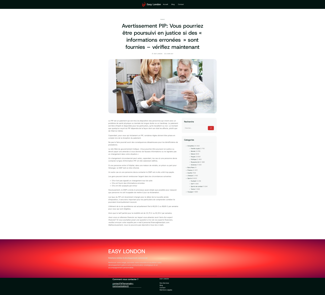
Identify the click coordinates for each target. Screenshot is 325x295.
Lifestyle (190, 175)
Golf (192, 184)
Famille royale (195, 148)
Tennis (193, 189)
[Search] (211, 128)
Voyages (190, 192)
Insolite (189, 173)
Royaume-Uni (195, 162)
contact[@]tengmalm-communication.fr (123, 284)
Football (193, 181)
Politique (193, 159)
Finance (162, 19)
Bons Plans (190, 167)
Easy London (154, 4)
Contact (162, 287)
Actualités (190, 146)
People (193, 156)
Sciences (194, 165)
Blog (161, 285)
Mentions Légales (166, 290)
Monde (193, 151)
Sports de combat (197, 186)
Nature (193, 154)
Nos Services (164, 283)
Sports (189, 178)
